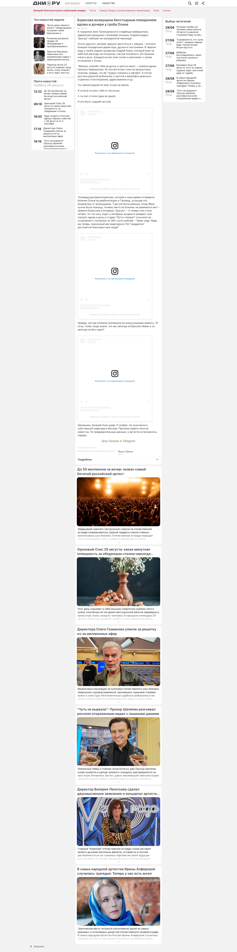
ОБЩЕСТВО (108, 3)
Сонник (167, 10)
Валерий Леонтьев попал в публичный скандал (59, 10)
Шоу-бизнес (72, 3)
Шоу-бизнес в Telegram (118, 441)
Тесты (92, 10)
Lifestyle (91, 3)
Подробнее (85, 459)
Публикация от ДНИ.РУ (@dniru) (103, 189)
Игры (156, 10)
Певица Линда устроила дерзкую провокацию (124, 10)
